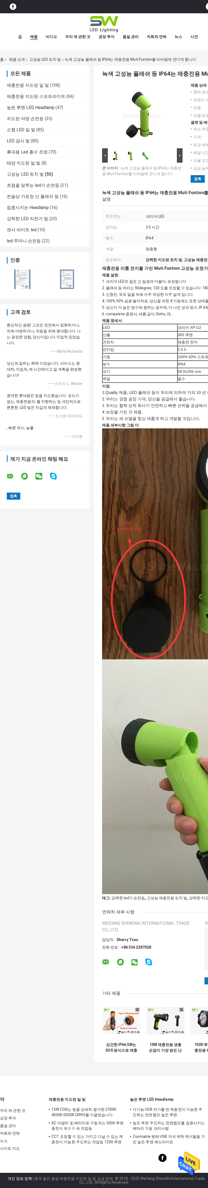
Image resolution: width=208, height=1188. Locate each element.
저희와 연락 (157, 36)
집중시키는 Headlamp (28, 207)
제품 (34, 36)
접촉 (197, 179)
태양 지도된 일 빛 (23, 163)
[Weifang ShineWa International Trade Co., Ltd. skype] (57, 476)
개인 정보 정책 (20, 1178)
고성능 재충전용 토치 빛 (167, 898)
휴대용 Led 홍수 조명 (27, 152)
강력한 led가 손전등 (128, 898)
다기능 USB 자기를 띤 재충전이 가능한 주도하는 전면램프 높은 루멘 (167, 1112)
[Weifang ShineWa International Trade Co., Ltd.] (104, 24)
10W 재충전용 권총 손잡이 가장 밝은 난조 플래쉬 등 (165, 1047)
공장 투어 (107, 36)
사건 (194, 36)
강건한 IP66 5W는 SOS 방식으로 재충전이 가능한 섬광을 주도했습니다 (121, 1047)
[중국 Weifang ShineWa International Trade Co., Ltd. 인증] (22, 279)
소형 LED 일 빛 (21, 129)
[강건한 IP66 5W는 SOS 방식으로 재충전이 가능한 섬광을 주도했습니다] (121, 1020)
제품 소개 (17, 59)
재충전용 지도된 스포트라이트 (36, 96)
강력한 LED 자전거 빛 (27, 218)
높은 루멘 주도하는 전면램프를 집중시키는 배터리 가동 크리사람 (169, 1126)
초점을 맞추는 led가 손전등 (33, 185)
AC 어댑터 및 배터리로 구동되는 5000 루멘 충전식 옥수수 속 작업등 (87, 1126)
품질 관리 (131, 36)
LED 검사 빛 (18, 140)
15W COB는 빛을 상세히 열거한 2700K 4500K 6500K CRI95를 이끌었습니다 (83, 1112)
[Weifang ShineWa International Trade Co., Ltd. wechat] (42, 476)
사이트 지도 (10, 1148)
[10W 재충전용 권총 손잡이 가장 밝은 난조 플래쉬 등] (165, 1020)
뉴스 (178, 36)
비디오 (51, 36)
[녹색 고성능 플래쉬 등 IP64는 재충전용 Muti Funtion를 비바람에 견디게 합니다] (140, 115)
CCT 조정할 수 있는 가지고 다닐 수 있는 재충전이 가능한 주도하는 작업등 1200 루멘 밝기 (87, 1140)
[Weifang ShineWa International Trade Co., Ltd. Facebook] (13, 6)
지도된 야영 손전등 (25, 118)
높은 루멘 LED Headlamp (30, 107)
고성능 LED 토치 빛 (45, 59)
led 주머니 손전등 (24, 240)
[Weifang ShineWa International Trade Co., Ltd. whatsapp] (28, 476)
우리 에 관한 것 (77, 36)
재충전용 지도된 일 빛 (28, 85)
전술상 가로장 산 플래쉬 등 (33, 196)
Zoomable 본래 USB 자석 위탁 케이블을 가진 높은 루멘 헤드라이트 (169, 1139)
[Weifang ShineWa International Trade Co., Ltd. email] (13, 476)
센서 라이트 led (22, 229)
